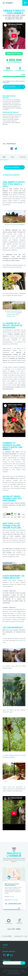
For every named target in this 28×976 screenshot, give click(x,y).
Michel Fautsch (8, 712)
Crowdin (9, 3)
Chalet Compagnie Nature (11, 755)
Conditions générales (13, 971)
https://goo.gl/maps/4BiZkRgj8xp (16, 224)
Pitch (4, 157)
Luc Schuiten (6, 666)
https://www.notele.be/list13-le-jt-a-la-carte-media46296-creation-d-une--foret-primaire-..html (14, 313)
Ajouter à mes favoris (10, 86)
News (12, 157)
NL (5, 947)
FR (3, 947)
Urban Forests (7, 332)
